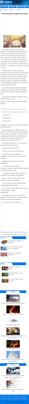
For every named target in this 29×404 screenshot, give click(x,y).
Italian (9, 396)
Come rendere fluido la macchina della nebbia (13, 303)
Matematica (15, 398)
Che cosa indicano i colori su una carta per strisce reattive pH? (13, 360)
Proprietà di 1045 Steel (13, 348)
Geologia (9, 398)
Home (4, 6)
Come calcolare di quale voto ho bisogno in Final (13, 390)
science (5, 9)
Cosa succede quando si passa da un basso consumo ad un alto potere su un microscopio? (13, 377)
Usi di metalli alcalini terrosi (13, 325)
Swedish (3, 398)
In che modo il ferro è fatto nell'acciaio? (13, 314)
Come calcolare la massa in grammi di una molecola (14, 232)
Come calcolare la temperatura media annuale (15, 234)
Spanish (16, 396)
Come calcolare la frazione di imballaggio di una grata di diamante (13, 336)
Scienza (11, 9)
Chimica (13, 6)
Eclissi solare (23, 398)
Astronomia (21, 6)
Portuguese (22, 396)
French (3, 396)
